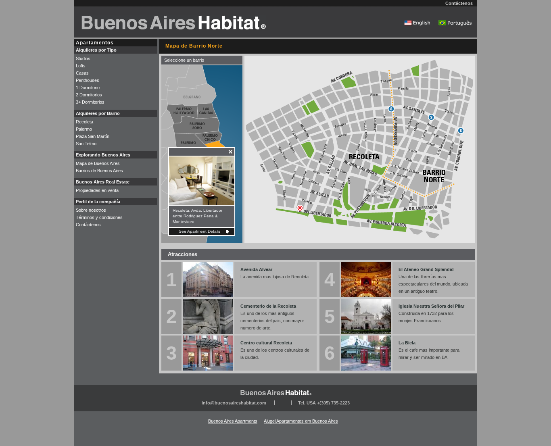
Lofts (81, 65)
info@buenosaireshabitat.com (234, 402)
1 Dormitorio (88, 87)
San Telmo (86, 143)
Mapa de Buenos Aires (98, 163)
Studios (83, 58)
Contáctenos (459, 3)
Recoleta (84, 121)
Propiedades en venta (97, 190)
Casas (82, 73)
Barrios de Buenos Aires (99, 170)
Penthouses (87, 80)
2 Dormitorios (89, 94)
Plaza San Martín (92, 136)
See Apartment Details (199, 231)
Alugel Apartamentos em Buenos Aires (301, 421)
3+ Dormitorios (90, 102)
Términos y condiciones (99, 217)
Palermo (84, 129)
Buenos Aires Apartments (232, 421)
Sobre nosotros (91, 210)
